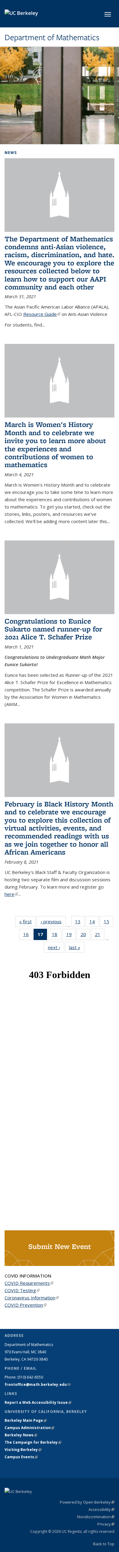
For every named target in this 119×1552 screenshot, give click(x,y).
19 (71, 935)
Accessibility (101, 1509)
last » (76, 947)
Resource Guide (41, 314)
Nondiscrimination (95, 1516)
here (11, 894)
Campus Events (21, 1456)
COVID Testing (22, 1290)
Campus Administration (29, 1427)
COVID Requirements (29, 1283)
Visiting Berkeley (23, 1449)
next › (56, 947)
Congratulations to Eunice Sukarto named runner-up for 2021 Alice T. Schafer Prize (53, 629)
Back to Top (103, 1544)
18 (56, 935)
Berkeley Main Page (26, 1420)
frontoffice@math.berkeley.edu (37, 1384)
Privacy (105, 1524)
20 (85, 935)
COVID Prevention (26, 1305)
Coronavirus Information (32, 1298)
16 (28, 935)
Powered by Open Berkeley (87, 1502)
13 (80, 922)
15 (108, 922)
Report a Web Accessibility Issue (38, 1402)
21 (99, 935)
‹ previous (53, 921)
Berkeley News (21, 1435)
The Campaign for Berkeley (33, 1442)
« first (27, 921)
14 (94, 922)
